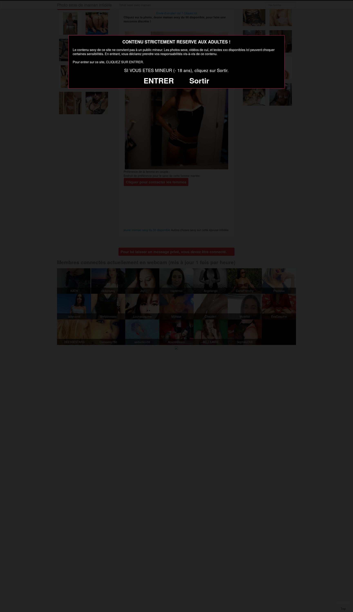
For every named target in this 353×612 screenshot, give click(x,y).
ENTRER (159, 80)
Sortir (199, 80)
